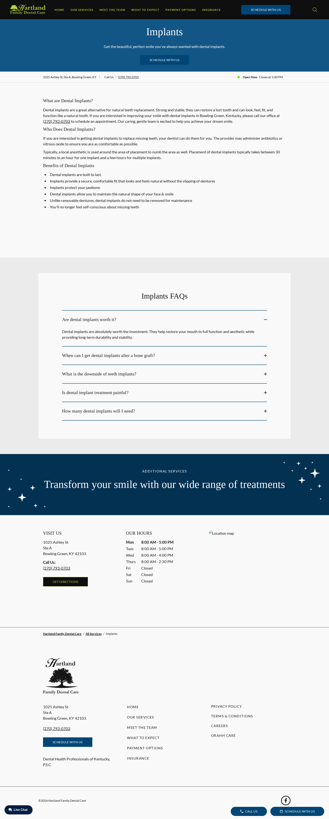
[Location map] (247, 571)
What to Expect (145, 9)
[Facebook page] (286, 800)
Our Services (81, 9)
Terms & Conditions (232, 716)
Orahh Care (223, 735)
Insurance (211, 9)
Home (59, 9)
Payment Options (180, 9)
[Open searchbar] (315, 10)
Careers (219, 726)
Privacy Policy (226, 706)
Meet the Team (112, 9)
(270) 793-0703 (128, 77)
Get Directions (65, 581)
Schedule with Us (266, 9)
